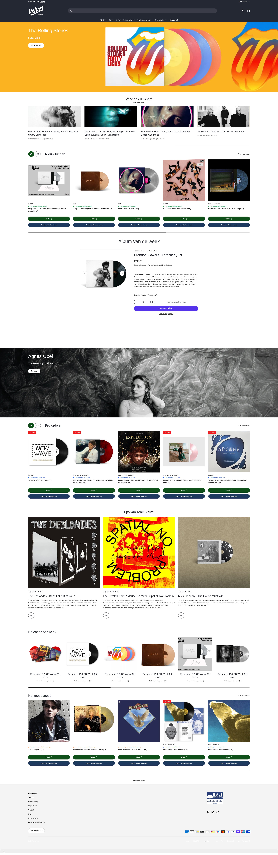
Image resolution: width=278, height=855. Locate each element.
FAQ (29, 814)
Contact (31, 810)
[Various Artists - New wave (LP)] (49, 451)
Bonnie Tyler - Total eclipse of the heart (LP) (89, 749)
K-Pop (118, 20)
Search (30, 797)
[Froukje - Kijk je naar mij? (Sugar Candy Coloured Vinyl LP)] (184, 451)
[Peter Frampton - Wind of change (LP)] (139, 721)
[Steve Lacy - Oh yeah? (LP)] (139, 180)
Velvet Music (35, 841)
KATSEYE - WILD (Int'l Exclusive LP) (177, 209)
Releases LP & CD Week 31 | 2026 (233, 675)
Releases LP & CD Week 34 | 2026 (120, 675)
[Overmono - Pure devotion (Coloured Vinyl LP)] (229, 180)
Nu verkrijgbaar (36, 45)
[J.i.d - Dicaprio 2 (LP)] (49, 721)
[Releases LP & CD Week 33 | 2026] (158, 654)
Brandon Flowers (139, 251)
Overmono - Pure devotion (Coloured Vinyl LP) (226, 209)
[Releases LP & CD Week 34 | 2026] (120, 654)
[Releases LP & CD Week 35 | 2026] (83, 654)
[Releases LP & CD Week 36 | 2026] (45, 654)
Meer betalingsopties (166, 314)
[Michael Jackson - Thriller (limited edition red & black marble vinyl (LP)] (94, 451)
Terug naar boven (139, 780)
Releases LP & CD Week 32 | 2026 (195, 675)
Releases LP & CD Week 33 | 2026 (158, 675)
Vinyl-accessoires (143, 20)
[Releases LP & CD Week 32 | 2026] (195, 654)
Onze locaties (159, 20)
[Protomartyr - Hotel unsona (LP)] (184, 721)
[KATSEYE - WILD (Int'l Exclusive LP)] (184, 180)
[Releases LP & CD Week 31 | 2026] (233, 654)
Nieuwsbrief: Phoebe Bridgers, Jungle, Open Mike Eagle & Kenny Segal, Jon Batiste (110, 133)
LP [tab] (31, 154)
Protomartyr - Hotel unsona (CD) (220, 749)
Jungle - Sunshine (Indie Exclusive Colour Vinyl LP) (92, 209)
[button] (248, 10)
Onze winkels (33, 818)
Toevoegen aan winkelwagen (176, 302)
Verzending (151, 265)
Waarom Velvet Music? (36, 822)
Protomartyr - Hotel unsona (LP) (175, 749)
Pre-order (34, 371)
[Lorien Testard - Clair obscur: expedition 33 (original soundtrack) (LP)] (139, 451)
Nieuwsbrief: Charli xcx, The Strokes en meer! (221, 131)
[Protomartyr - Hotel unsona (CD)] (229, 721)
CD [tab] (37, 154)
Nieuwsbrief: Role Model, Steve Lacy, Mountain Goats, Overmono (165, 133)
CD (110, 20)
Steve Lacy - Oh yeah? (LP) (128, 209)
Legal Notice (32, 806)
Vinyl (102, 20)
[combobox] (142, 10)
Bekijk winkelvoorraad (49, 225)
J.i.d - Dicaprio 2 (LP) (36, 749)
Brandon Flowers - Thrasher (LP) (158, 255)
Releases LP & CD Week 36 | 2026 (45, 675)
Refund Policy (33, 801)
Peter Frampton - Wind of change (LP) (132, 749)
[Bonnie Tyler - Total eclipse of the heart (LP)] (94, 721)
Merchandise (127, 20)
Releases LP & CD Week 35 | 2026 (83, 675)
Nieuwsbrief (174, 20)
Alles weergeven (139, 102)
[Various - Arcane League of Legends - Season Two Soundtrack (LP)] (229, 451)
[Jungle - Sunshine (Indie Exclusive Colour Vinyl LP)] (94, 180)
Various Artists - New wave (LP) (40, 480)
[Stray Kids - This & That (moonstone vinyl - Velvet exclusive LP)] (49, 180)
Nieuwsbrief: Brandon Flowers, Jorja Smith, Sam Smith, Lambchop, (53, 133)
